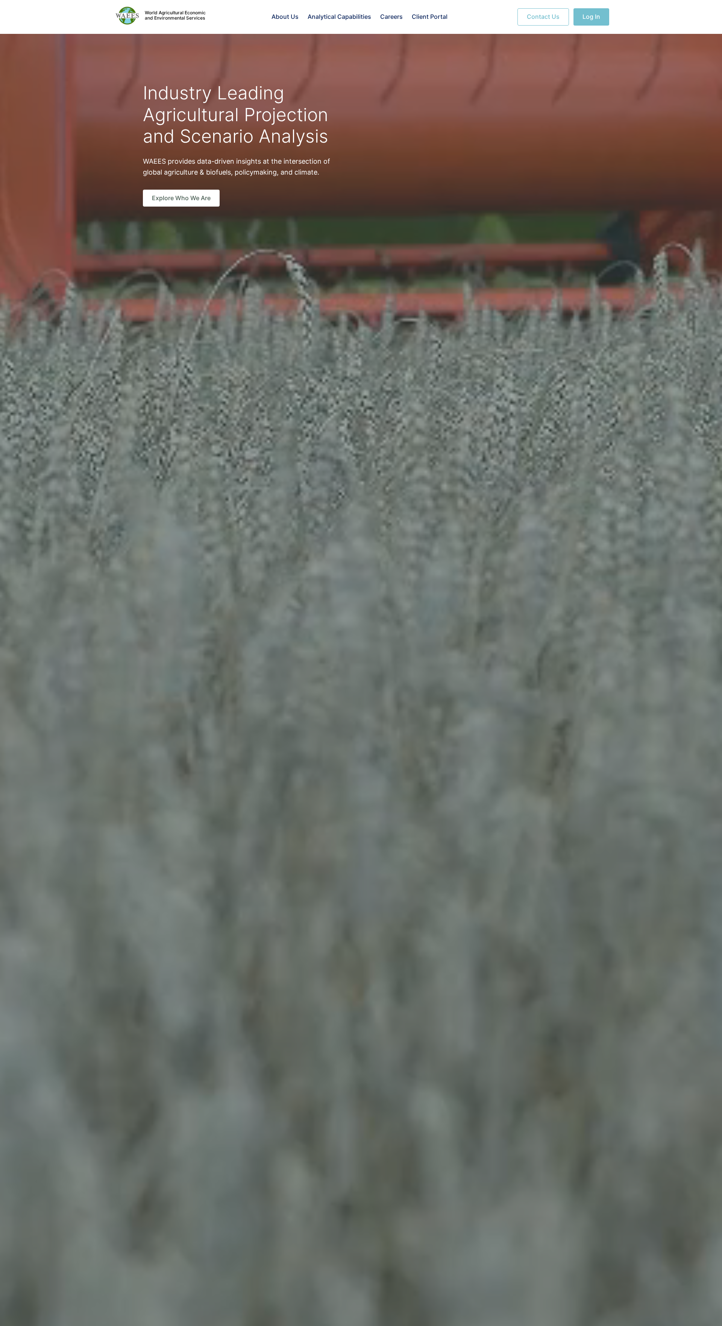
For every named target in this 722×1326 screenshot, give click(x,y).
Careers (391, 16)
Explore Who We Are (181, 198)
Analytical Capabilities (339, 16)
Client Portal (429, 16)
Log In (591, 16)
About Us (285, 16)
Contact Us (543, 16)
